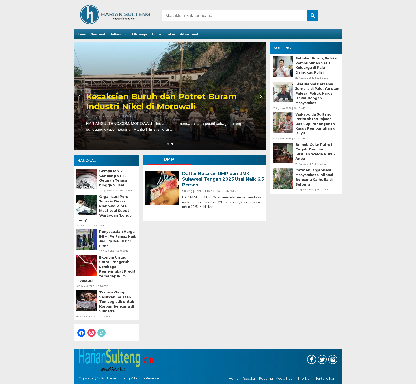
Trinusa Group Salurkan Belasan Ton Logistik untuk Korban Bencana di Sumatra (116, 301)
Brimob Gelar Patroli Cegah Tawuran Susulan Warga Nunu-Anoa (315, 152)
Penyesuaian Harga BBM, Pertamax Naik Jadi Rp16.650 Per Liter (117, 238)
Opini (156, 34)
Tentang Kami (326, 378)
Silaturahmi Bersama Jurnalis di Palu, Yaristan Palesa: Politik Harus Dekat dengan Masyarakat (317, 93)
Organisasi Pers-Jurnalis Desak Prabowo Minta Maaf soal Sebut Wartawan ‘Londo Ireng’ (104, 208)
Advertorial (189, 34)
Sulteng (116, 34)
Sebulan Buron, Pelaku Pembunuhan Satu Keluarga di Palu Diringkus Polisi (316, 65)
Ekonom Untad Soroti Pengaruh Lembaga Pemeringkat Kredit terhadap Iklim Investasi (105, 269)
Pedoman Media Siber (276, 378)
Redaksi (249, 378)
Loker (170, 34)
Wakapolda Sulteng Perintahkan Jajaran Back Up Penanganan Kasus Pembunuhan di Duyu (315, 123)
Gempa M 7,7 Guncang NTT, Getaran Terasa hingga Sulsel (113, 178)
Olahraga (139, 34)
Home (81, 34)
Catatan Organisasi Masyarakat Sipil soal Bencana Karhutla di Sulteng (314, 177)
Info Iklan (305, 378)
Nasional (98, 34)
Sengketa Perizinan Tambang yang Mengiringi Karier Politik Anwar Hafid (166, 101)
